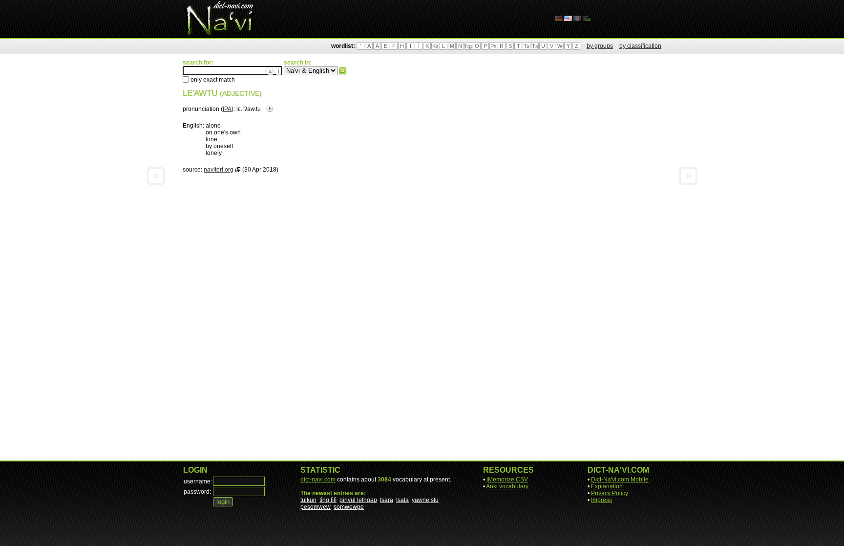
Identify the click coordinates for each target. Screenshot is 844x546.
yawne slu (425, 500)
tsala (402, 500)
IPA (227, 109)
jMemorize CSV (507, 479)
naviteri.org (218, 169)
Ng (468, 46)
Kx (435, 46)
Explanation (607, 486)
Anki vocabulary (507, 486)
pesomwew (315, 506)
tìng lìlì (328, 500)
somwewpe (349, 506)
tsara (386, 500)
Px (493, 46)
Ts (526, 46)
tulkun (308, 500)
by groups (600, 46)
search (343, 71)
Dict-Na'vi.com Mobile (620, 479)
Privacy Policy (609, 493)
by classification (640, 46)
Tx (535, 46)
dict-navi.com (318, 479)
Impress (601, 500)
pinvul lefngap (358, 500)
